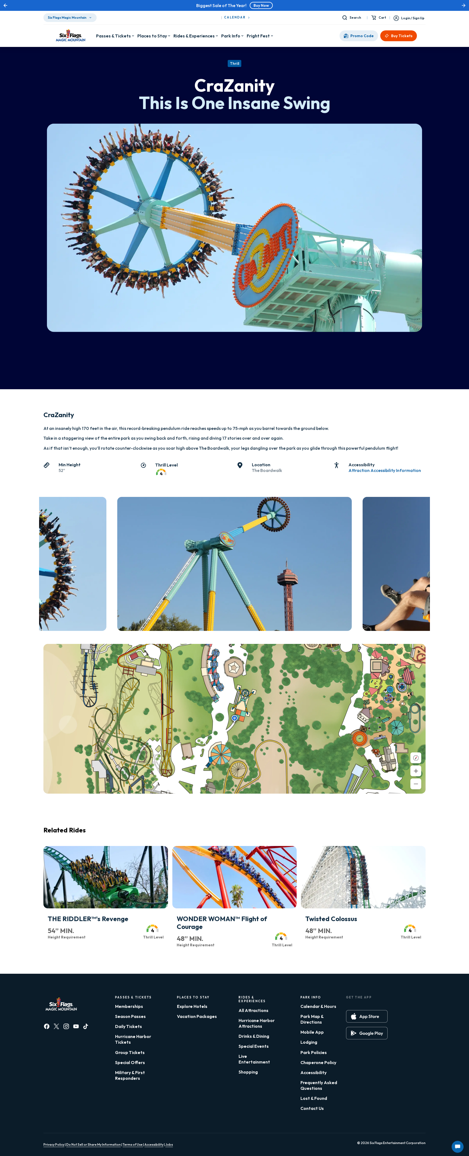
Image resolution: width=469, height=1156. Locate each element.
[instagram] (66, 1026)
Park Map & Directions (312, 1019)
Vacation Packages (197, 1016)
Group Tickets (130, 1052)
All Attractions (253, 1010)
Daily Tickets (128, 1026)
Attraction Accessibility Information (384, 470)
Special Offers (130, 1062)
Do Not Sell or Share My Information (93, 1144)
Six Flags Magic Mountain (67, 17)
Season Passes (130, 1016)
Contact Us (312, 1108)
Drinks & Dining (254, 1036)
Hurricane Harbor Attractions (257, 1023)
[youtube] (76, 1026)
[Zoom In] (415, 770)
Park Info (230, 36)
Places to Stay (152, 36)
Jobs (169, 1144)
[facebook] (46, 1026)
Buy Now (261, 5)
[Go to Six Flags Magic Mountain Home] (69, 35)
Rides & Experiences (194, 36)
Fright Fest (258, 36)
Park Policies (313, 1052)
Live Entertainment (254, 1059)
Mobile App (312, 1032)
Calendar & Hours (318, 1006)
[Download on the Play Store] (367, 1033)
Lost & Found (313, 1098)
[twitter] (56, 1026)
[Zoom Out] (415, 783)
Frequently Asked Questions (318, 1085)
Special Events (254, 1046)
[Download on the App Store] (367, 1016)
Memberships (129, 1006)
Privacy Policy (53, 1144)
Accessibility (313, 1072)
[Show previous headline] (5, 5)
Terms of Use (133, 1144)
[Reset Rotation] (415, 757)
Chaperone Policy (318, 1062)
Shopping (248, 1072)
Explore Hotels (192, 1006)
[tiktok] (86, 1026)
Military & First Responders (130, 1075)
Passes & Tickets (113, 36)
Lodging (308, 1042)
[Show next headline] (463, 5)
